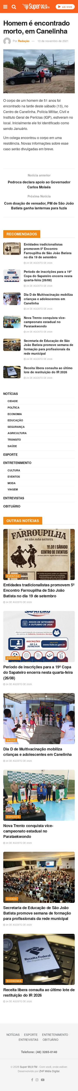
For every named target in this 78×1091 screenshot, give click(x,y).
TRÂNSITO (14, 439)
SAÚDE (12, 446)
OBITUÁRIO (11, 506)
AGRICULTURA (17, 433)
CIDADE (13, 401)
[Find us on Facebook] (32, 1080)
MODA (12, 483)
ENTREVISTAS (13, 498)
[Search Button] (14, 6)
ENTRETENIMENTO (17, 463)
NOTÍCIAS (10, 393)
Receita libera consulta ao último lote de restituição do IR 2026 (48, 370)
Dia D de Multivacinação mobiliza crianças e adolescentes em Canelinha (48, 298)
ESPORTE (10, 454)
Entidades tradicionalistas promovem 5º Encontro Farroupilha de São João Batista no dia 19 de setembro (48, 250)
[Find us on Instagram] (37, 1080)
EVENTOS (14, 476)
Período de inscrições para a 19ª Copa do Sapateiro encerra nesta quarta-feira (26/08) (48, 275)
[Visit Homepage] (35, 6)
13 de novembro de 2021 (52, 41)
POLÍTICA (14, 407)
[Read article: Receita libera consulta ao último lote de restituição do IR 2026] (12, 372)
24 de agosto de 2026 (39, 262)
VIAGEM (13, 489)
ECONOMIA (15, 414)
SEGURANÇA (16, 427)
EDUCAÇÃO (15, 420)
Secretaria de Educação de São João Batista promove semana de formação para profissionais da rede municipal (48, 347)
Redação (23, 41)
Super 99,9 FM (28, 1066)
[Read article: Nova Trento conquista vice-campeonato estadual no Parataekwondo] (12, 322)
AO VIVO (66, 7)
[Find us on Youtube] (42, 1080)
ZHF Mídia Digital (49, 1071)
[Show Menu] (5, 6)
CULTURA (14, 470)
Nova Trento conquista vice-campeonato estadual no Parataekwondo (45, 321)
